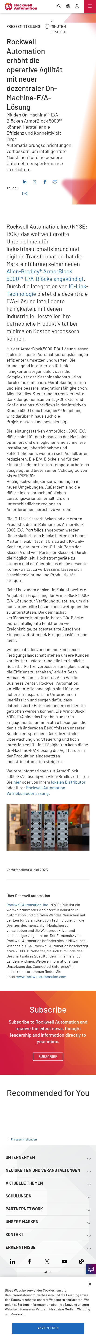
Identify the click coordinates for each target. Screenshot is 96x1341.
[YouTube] (64, 1261)
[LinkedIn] (13, 1261)
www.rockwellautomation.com (41, 977)
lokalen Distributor (68, 782)
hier (17, 782)
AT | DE (48, 1272)
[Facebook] (30, 1261)
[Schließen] (90, 1284)
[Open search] (59, 6)
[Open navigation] (90, 6)
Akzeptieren (48, 1328)
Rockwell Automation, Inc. (28, 905)
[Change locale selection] (68, 6)
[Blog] (82, 1261)
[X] (47, 1261)
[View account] (77, 6)
